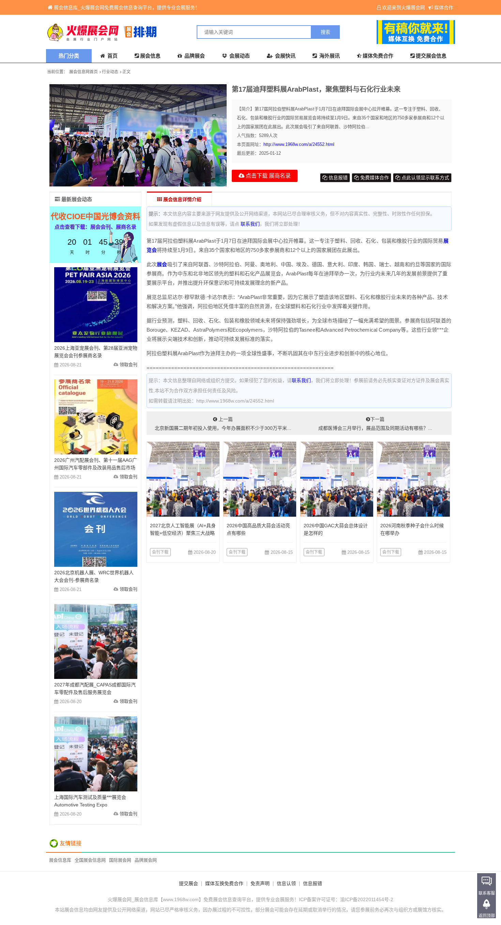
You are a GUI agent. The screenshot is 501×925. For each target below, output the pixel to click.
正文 (126, 72)
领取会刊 (128, 364)
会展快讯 (284, 56)
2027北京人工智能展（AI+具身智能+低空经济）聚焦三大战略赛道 (183, 533)
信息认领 (286, 883)
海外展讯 (329, 56)
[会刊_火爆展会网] (148, 32)
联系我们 (250, 224)
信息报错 (337, 177)
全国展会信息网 (90, 860)
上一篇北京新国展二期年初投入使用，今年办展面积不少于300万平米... (223, 423)
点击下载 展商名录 (267, 176)
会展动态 (239, 56)
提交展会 (188, 883)
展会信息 (150, 56)
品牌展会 (194, 56)
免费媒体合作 (374, 177)
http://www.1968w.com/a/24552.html (298, 144)
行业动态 (110, 72)
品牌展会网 (146, 860)
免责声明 (260, 883)
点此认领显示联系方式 (424, 177)
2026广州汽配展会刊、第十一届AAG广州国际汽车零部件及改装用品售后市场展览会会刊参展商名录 (95, 467)
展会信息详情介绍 (181, 199)
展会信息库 (60, 860)
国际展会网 (120, 860)
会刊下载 (160, 552)
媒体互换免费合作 (224, 883)
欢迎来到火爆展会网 (403, 7)
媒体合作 (443, 7)
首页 (112, 56)
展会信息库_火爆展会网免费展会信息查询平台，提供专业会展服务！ (127, 7)
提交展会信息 (431, 56)
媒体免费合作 (378, 56)
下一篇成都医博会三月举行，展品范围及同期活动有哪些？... (375, 423)
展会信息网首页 (83, 72)
